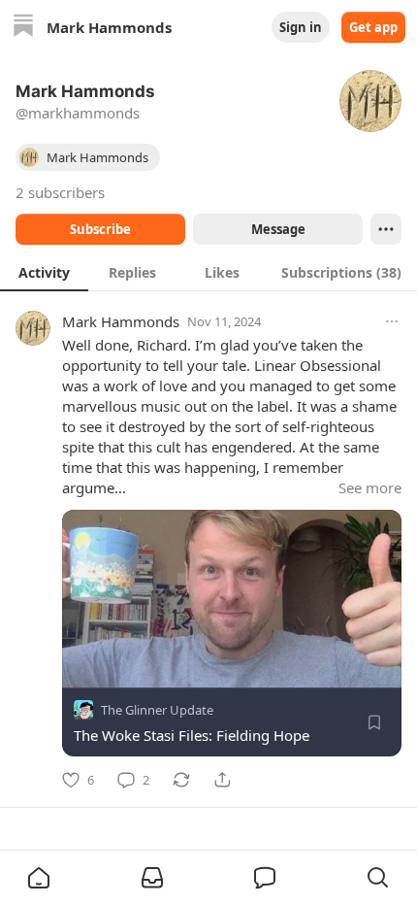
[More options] (391, 321)
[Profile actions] (385, 229)
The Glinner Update (157, 710)
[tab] (44, 271)
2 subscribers (60, 192)
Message (278, 229)
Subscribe (100, 229)
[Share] (222, 779)
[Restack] (181, 779)
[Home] (23, 28)
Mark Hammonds (120, 321)
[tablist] (208, 271)
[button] (38, 877)
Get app (373, 27)
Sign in (300, 27)
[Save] (374, 722)
